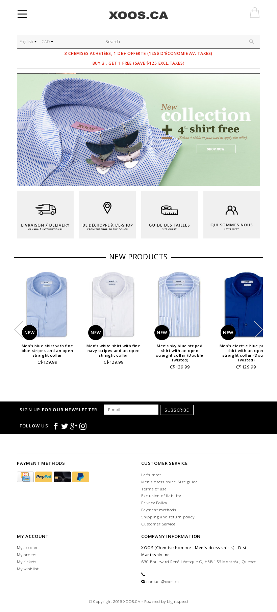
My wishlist (28, 568)
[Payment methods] (26, 477)
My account (28, 547)
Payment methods (158, 509)
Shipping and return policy (168, 516)
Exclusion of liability (161, 495)
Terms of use (154, 488)
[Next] (251, 129)
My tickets (26, 561)
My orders (26, 554)
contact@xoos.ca (163, 581)
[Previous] (25, 129)
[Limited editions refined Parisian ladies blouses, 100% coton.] (138, 129)
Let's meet (151, 474)
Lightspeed (177, 601)
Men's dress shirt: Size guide (169, 481)
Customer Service (158, 523)
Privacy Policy (154, 502)
